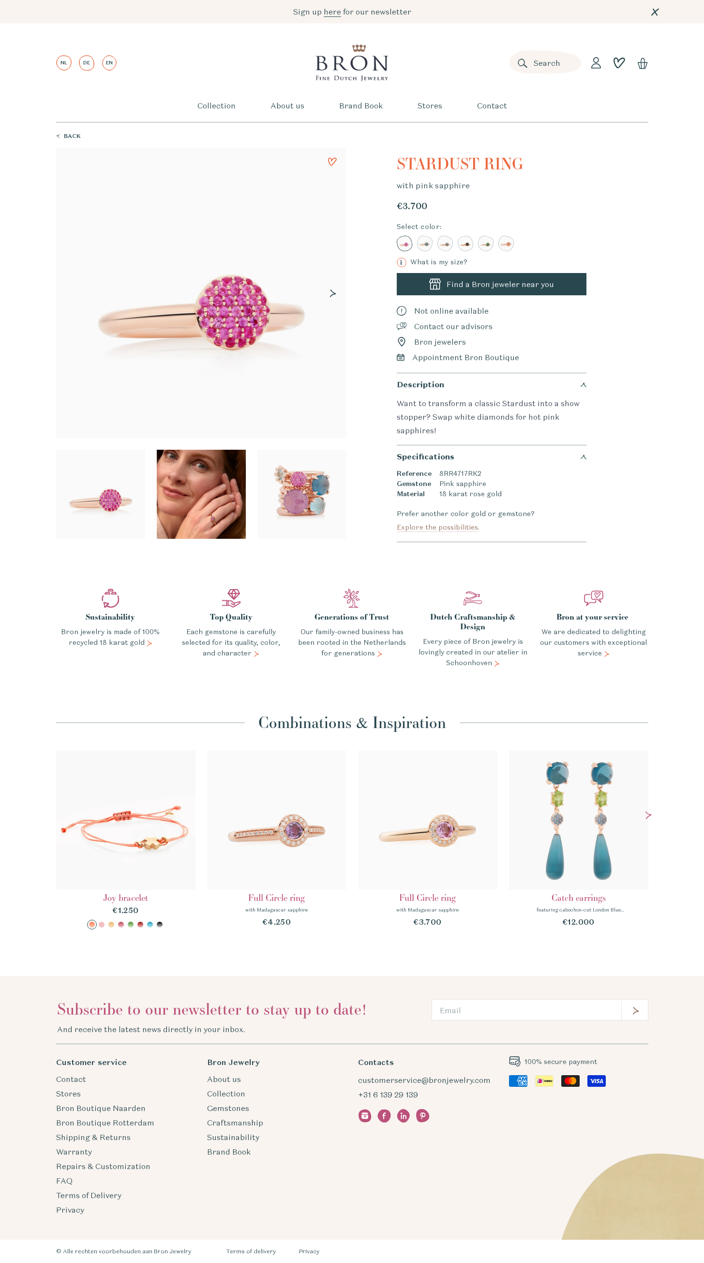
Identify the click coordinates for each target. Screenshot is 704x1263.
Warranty (74, 1151)
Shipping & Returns (93, 1137)
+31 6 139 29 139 (388, 1094)
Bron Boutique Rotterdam (105, 1122)
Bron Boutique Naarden (101, 1108)
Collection (216, 105)
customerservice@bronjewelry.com (424, 1080)
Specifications (425, 457)
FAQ (64, 1181)
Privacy (70, 1210)
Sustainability (233, 1137)
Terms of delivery (251, 1251)
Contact (492, 105)
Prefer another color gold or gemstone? (466, 520)
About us (287, 105)
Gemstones (228, 1108)
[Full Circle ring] (276, 839)
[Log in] (596, 63)
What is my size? (434, 262)
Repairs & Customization (103, 1166)
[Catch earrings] (578, 839)
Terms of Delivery (88, 1195)
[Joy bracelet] (125, 839)
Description (420, 385)
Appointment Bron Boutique (465, 357)
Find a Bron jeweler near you (500, 284)
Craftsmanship (235, 1122)
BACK (72, 135)
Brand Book (361, 105)
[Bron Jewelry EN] (351, 63)
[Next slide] (333, 293)
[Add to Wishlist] (332, 162)
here (332, 11)
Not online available (451, 311)
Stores (430, 105)
